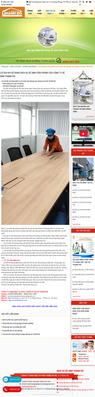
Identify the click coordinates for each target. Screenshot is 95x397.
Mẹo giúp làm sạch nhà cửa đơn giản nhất (81, 311)
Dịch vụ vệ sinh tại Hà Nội (83, 197)
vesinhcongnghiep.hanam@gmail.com (40, 384)
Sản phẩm (61, 12)
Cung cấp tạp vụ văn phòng (12, 330)
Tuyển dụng (73, 12)
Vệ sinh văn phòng (29, 66)
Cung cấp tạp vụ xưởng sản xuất (14, 327)
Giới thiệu (39, 12)
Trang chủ (30, 12)
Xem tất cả (90, 116)
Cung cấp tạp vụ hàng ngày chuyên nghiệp (17, 323)
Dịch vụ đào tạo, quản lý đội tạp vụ (14, 320)
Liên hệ (91, 12)
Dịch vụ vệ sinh (50, 12)
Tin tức (82, 12)
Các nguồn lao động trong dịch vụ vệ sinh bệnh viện (47, 50)
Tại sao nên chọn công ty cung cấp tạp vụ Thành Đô (21, 334)
